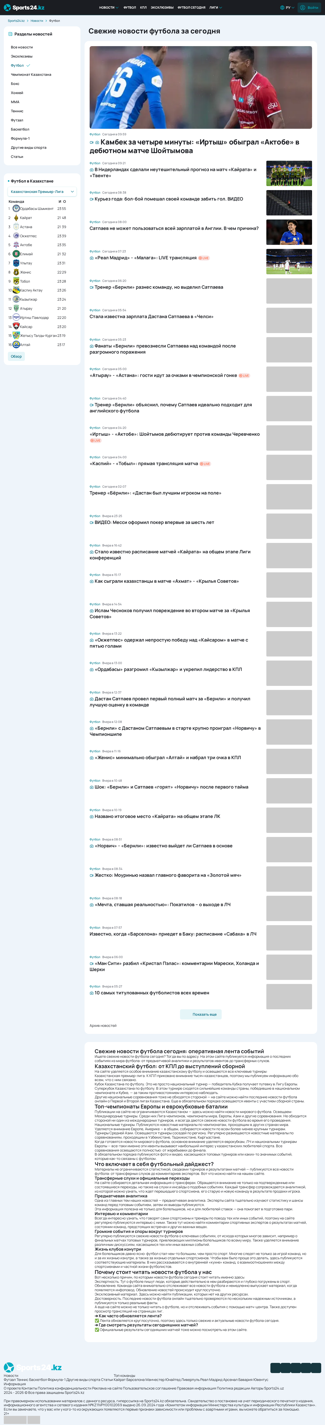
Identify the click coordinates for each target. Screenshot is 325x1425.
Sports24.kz (16, 21)
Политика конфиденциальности (64, 1388)
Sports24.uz (274, 1388)
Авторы (257, 1388)
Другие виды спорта (28, 147)
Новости (107, 7)
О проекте (12, 1388)
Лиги (213, 7)
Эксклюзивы (162, 7)
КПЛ (143, 7)
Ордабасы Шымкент (37, 209)
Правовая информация (196, 1388)
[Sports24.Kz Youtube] (296, 1368)
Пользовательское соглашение (149, 1388)
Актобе (26, 245)
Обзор (16, 356)
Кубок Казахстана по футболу (119, 1084)
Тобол (25, 281)
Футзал (17, 120)
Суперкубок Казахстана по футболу (124, 1088)
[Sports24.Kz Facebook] (275, 1368)
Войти (313, 7)
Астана (26, 227)
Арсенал (230, 1379)
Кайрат (26, 218)
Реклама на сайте (107, 1388)
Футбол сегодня (191, 7)
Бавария (245, 1379)
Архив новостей (103, 1025)
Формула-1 (20, 138)
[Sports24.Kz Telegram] (286, 1368)
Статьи (17, 156)
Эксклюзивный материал (116, 1294)
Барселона (135, 1379)
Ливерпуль (190, 1379)
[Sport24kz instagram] (316, 1368)
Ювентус (260, 1379)
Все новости (22, 47)
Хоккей (17, 92)
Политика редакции (233, 1388)
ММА (15, 101)
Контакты (29, 1388)
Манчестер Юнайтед (163, 1379)
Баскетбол (20, 129)
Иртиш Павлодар (34, 318)
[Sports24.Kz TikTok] (306, 1368)
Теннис (17, 110)
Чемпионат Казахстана (31, 74)
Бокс (15, 83)
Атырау (26, 308)
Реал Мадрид (211, 1379)
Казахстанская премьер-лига (120, 1075)
